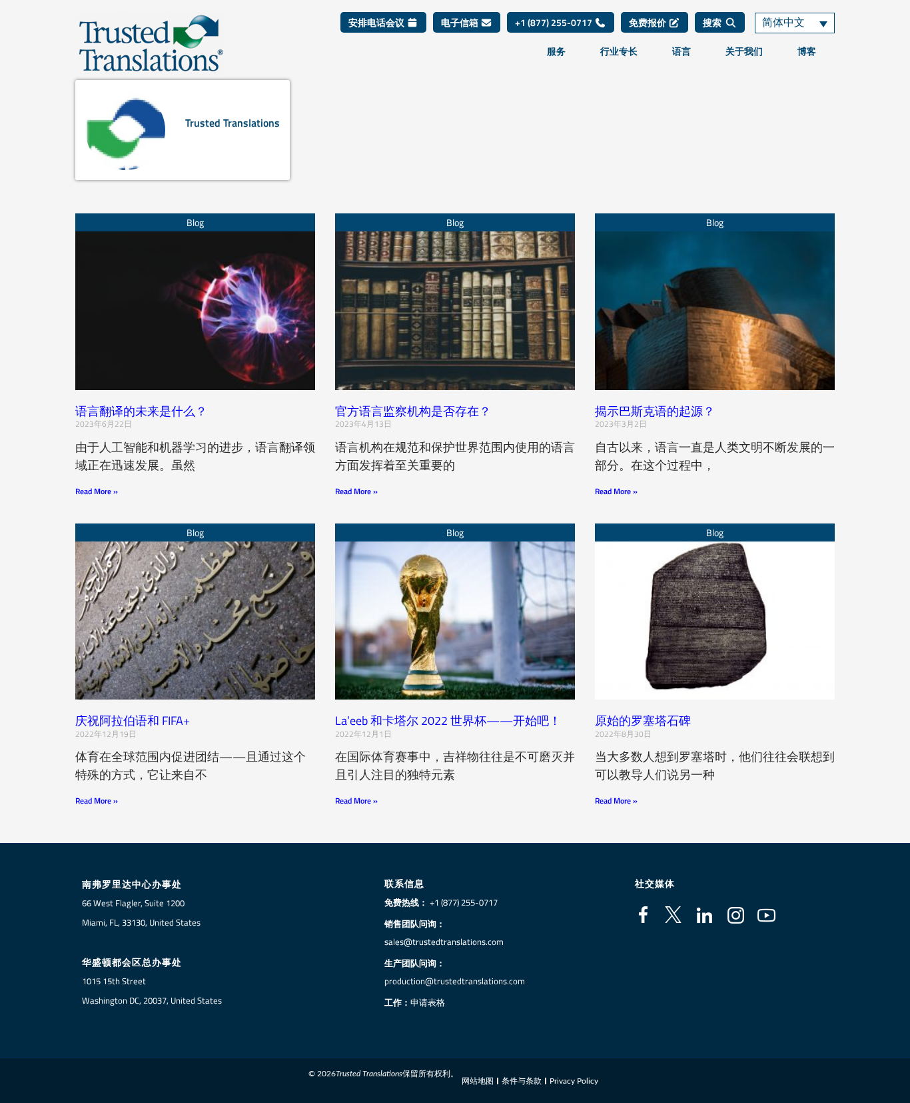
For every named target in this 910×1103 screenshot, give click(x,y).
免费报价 (648, 22)
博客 (806, 51)
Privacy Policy (574, 1081)
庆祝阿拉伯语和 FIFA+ (132, 721)
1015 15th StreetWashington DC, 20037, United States (152, 990)
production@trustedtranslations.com (454, 981)
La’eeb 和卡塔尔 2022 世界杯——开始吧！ (449, 721)
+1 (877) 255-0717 (554, 22)
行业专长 (619, 51)
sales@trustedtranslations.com (444, 941)
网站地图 (478, 1081)
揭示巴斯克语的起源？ (655, 411)
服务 (556, 51)
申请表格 (427, 1002)
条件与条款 (522, 1081)
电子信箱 (460, 22)
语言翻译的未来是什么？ (141, 411)
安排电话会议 (377, 22)
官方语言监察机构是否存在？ (413, 411)
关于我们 (744, 51)
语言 (681, 51)
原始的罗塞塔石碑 (643, 721)
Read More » (96, 491)
